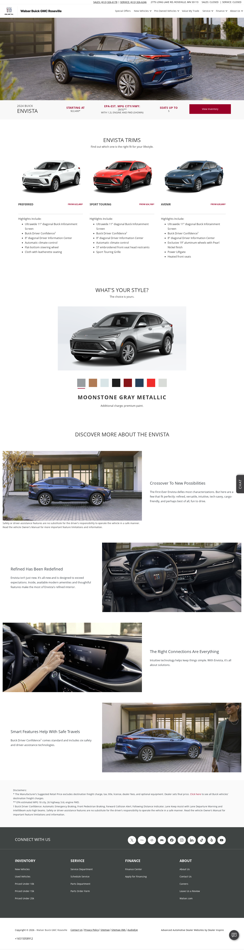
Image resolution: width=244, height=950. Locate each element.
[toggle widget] (234, 935)
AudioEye (132, 929)
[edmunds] (162, 840)
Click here (195, 794)
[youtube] (221, 840)
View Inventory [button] (210, 109)
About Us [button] (235, 11)
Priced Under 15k (24, 891)
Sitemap (105, 929)
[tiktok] (202, 840)
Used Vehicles (22, 876)
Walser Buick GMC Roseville (52, 930)
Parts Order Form (80, 891)
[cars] (142, 840)
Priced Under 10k (24, 884)
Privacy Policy (91, 929)
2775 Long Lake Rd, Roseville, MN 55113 (174, 2)
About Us (185, 869)
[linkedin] (192, 840)
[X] (132, 840)
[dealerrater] (152, 840)
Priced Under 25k (24, 898)
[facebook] (172, 840)
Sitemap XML (118, 929)
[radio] (81, 383)
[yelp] (211, 840)
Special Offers (123, 10)
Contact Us (186, 876)
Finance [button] (220, 11)
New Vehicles (22, 869)
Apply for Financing (136, 876)
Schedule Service (80, 876)
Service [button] (206, 11)
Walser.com (186, 898)
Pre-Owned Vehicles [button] (165, 11)
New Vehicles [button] (141, 11)
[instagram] (182, 840)
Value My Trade (190, 10)
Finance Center (133, 869)
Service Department (82, 869)
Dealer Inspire (216, 930)
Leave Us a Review (190, 891)
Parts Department (80, 884)
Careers (184, 884)
